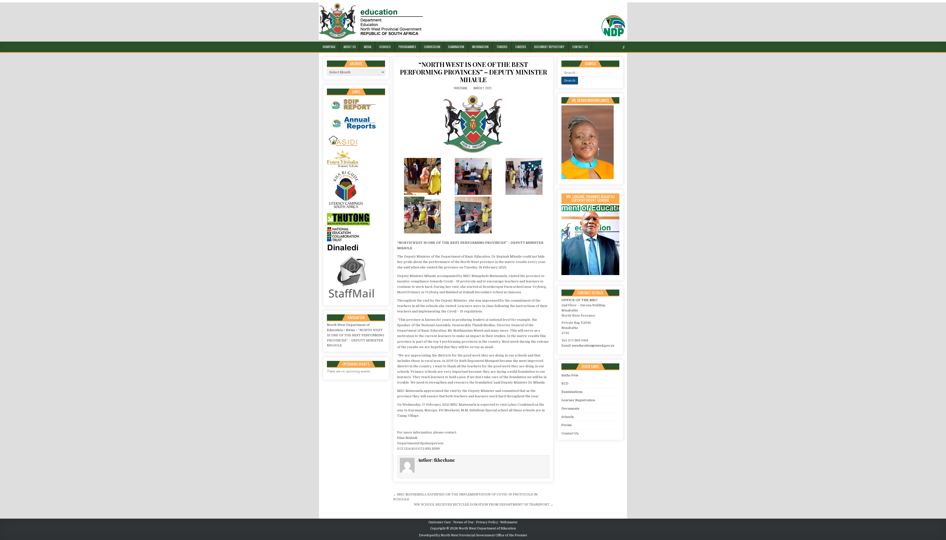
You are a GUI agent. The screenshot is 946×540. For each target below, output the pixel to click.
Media (367, 46)
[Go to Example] (356, 112)
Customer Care (439, 522)
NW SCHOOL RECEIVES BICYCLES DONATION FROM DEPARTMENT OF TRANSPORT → (483, 504)
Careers (520, 46)
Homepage (329, 46)
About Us (349, 46)
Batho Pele (569, 375)
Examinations (572, 392)
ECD (564, 383)
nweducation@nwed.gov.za (593, 345)
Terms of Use (463, 522)
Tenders (501, 46)
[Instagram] (612, 47)
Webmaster (509, 522)
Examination (456, 46)
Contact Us (580, 46)
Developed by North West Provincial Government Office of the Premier (473, 535)
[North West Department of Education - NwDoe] (473, 22)
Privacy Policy (487, 522)
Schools (385, 46)
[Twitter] (600, 47)
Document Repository (549, 46)
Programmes (407, 46)
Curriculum (432, 46)
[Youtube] (618, 47)
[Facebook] (606, 47)
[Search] (624, 47)
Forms (566, 425)
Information (480, 46)
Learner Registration (578, 400)
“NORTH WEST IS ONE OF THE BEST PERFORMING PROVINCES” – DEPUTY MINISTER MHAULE (473, 72)
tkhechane (460, 88)
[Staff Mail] (351, 299)
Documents (570, 408)
